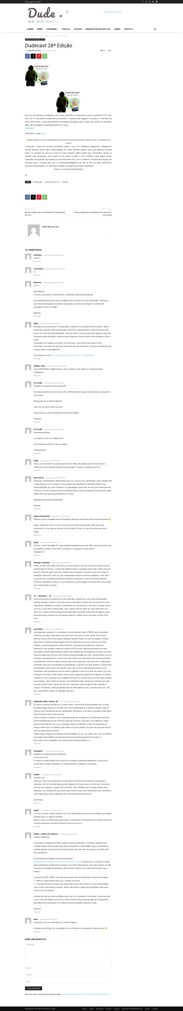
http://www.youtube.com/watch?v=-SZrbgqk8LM (73, 355)
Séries (92, 1009)
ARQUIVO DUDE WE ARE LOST (41, 36)
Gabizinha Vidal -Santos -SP (46, 701)
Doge (36, 460)
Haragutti (38, 751)
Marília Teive (39, 366)
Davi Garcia (39, 477)
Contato (155, 1009)
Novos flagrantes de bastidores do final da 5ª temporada (93, 213)
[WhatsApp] (44, 56)
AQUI (43, 133)
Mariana (37, 282)
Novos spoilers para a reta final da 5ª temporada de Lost (45, 213)
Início (27, 36)
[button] (155, 29)
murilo (36, 774)
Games (147, 1009)
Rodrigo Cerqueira (42, 562)
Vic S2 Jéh (38, 383)
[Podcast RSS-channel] (68, 175)
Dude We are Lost (34, 50)
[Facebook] (142, 1)
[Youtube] (156, 1)
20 (111, 50)
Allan (36, 323)
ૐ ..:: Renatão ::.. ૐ (42, 596)
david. (36, 810)
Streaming (99, 1009)
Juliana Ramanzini (42, 516)
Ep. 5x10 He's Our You (52, 182)
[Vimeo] (153, 1)
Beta (36, 919)
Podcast (65, 182)
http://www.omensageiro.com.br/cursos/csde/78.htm (57, 862)
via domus (38, 629)
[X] (149, 1)
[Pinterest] (38, 56)
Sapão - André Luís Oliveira (46, 834)
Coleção (117, 1009)
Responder (37, 261)
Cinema (84, 1009)
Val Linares (39, 269)
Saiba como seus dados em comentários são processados (85, 994)
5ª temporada (37, 182)
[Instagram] (146, 1)
